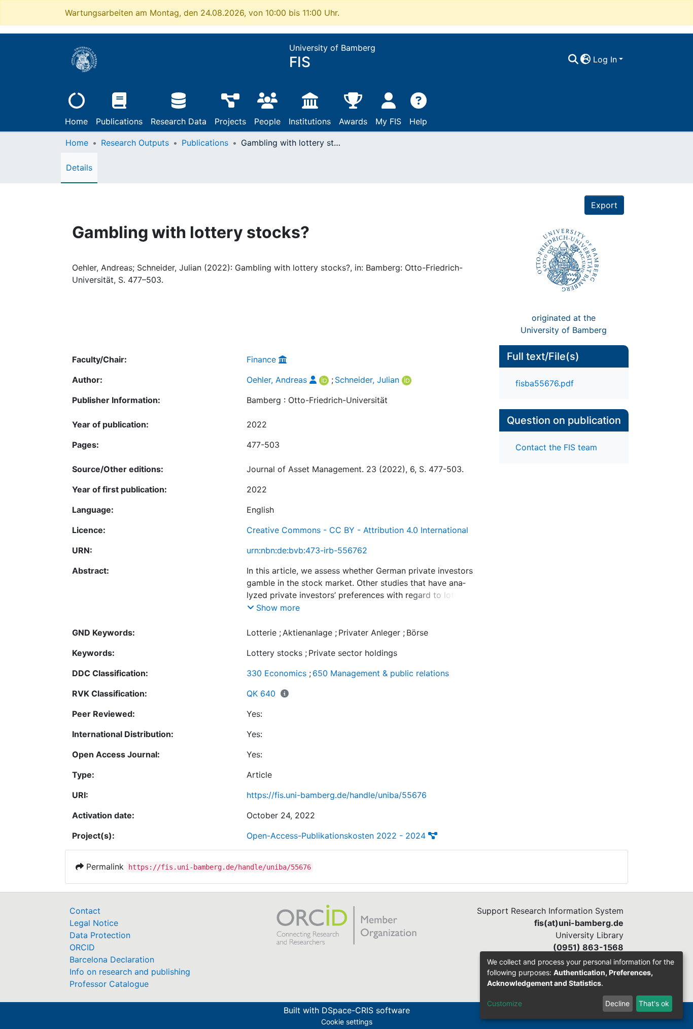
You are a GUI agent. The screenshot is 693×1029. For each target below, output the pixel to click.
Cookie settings (346, 1021)
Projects (230, 121)
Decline (617, 1003)
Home (76, 121)
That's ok (654, 1003)
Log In (605, 59)
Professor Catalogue (109, 984)
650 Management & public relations (381, 673)
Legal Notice (94, 923)
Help (418, 121)
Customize (504, 1003)
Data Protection (100, 935)
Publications (119, 121)
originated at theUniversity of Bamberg (564, 324)
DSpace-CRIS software (366, 1010)
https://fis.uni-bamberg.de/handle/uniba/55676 (337, 795)
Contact (85, 911)
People (267, 121)
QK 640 (261, 693)
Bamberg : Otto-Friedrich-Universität (317, 400)
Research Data (178, 121)
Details (79, 167)
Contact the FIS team (556, 447)
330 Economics (276, 673)
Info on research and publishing (130, 972)
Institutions (310, 121)
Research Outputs (135, 143)
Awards (353, 121)
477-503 (263, 445)
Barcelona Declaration (112, 959)
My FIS (388, 121)
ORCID (82, 947)
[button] (585, 59)
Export (604, 205)
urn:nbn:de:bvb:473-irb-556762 (307, 550)
